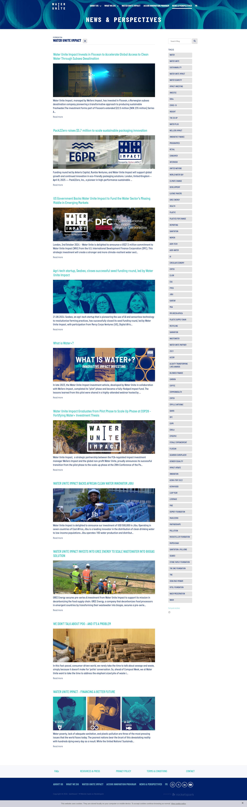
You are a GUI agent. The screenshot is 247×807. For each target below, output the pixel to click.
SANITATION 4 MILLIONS (178, 550)
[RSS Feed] (169, 612)
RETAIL (172, 150)
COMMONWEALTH (176, 392)
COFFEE (172, 386)
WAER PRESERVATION (177, 594)
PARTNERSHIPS (175, 525)
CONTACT (190, 771)
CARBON (173, 380)
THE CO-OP (173, 118)
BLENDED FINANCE (176, 373)
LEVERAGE (173, 499)
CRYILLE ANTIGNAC (176, 405)
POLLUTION (174, 531)
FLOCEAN (173, 449)
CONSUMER (174, 156)
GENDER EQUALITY (176, 462)
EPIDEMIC (173, 436)
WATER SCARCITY (176, 80)
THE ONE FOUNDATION (178, 569)
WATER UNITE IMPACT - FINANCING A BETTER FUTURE (84, 692)
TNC (171, 575)
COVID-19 (173, 106)
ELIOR (172, 276)
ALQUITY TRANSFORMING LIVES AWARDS (179, 365)
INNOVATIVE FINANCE (177, 137)
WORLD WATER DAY (176, 175)
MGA (171, 307)
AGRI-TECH (173, 244)
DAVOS (172, 411)
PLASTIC (173, 213)
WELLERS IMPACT (176, 131)
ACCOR (172, 358)
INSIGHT (173, 112)
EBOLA (172, 430)
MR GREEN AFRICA (176, 314)
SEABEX (172, 556)
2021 (172, 351)
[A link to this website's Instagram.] (172, 784)
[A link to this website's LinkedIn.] (184, 784)
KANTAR (172, 301)
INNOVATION (174, 474)
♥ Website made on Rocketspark (91, 794)
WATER (172, 55)
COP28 (172, 398)
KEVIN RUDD (174, 487)
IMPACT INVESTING (176, 87)
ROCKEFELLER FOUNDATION (180, 537)
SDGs (172, 99)
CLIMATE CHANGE (176, 181)
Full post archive (174, 608)
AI (170, 257)
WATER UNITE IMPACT (177, 74)
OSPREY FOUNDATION (177, 512)
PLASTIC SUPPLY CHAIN (178, 320)
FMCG (172, 288)
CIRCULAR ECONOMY (177, 263)
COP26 (172, 269)
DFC (171, 417)
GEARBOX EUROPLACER (178, 455)
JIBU (171, 295)
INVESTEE (173, 93)
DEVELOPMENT (175, 187)
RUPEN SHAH (174, 543)
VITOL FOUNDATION (176, 588)
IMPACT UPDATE (175, 468)
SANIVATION (174, 332)
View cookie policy (178, 803)
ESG (171, 282)
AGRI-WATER (174, 250)
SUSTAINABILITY (176, 68)
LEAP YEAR (173, 493)
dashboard (73, 794)
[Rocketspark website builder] (178, 795)
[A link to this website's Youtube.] (190, 784)
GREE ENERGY (175, 200)
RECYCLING (174, 326)
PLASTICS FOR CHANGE (178, 219)
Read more (58, 117)
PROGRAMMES (175, 143)
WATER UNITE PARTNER (178, 345)
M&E (171, 506)
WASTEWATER (174, 339)
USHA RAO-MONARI (176, 581)
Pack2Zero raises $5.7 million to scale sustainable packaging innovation (100, 131)
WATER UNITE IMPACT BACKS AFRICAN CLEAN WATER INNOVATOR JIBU (93, 483)
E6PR (172, 424)
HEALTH (172, 206)
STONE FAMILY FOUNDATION (180, 562)
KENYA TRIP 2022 (176, 480)
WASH (172, 600)
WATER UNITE (174, 61)
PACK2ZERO (174, 518)
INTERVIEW (174, 162)
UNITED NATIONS (176, 169)
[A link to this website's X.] (178, 784)
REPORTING (174, 225)
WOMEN (172, 238)
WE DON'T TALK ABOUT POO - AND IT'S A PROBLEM (82, 624)
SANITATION (174, 232)
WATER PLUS (174, 124)
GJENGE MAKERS (176, 194)
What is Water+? (63, 343)
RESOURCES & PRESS (90, 771)
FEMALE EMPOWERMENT (178, 443)
